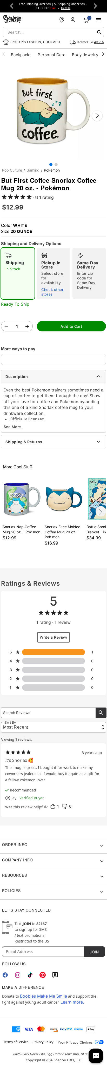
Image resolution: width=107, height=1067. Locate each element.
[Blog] (55, 975)
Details (65, 8)
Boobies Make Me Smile (43, 996)
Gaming (32, 170)
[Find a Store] (62, 20)
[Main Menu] (98, 19)
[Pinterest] (42, 975)
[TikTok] (30, 975)
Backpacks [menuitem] (21, 54)
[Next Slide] (97, 115)
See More (12, 426)
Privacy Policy (43, 1041)
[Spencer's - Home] (12, 19)
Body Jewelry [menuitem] (85, 54)
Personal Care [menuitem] (51, 54)
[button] (53, 110)
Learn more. (72, 1002)
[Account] (73, 20)
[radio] (18, 273)
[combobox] (53, 32)
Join (94, 951)
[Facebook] (5, 975)
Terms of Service (15, 1041)
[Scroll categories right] (103, 54)
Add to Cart (71, 326)
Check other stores (52, 291)
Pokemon (52, 170)
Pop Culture (12, 170)
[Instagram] (18, 975)
